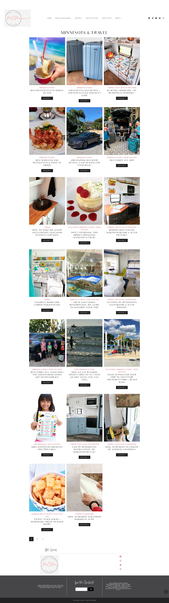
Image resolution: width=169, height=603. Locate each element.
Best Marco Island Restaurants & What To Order (47, 163)
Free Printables (40, 444)
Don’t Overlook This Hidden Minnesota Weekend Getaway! (84, 235)
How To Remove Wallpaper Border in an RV (84, 518)
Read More (48, 98)
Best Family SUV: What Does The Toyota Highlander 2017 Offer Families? (47, 375)
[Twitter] (152, 18)
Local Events (73, 227)
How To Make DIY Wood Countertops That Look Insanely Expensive (47, 232)
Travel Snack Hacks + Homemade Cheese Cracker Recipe (47, 522)
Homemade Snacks (38, 514)
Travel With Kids (130, 157)
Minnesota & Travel (47, 87)
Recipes (49, 514)
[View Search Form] (163, 18)
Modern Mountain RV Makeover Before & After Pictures (121, 232)
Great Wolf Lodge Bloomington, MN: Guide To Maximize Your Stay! (84, 305)
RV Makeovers (131, 87)
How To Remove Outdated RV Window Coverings (122, 448)
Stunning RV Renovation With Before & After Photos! (122, 305)
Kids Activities (92, 18)
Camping (110, 87)
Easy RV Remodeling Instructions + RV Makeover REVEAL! (84, 449)
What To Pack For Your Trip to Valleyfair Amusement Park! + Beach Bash (122, 379)
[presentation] (47, 61)
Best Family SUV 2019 (122, 160)
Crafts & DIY (107, 18)
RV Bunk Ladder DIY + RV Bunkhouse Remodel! (122, 92)
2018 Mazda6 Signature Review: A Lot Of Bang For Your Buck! (84, 163)
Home (49, 18)
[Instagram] (156, 18)
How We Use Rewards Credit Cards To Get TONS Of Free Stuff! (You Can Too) (84, 376)
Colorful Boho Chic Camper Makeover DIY (47, 303)
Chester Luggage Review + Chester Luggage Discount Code (84, 93)
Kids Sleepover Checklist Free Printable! (47, 448)
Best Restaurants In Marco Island (47, 92)
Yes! (91, 589)
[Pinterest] (159, 18)
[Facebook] (149, 18)
